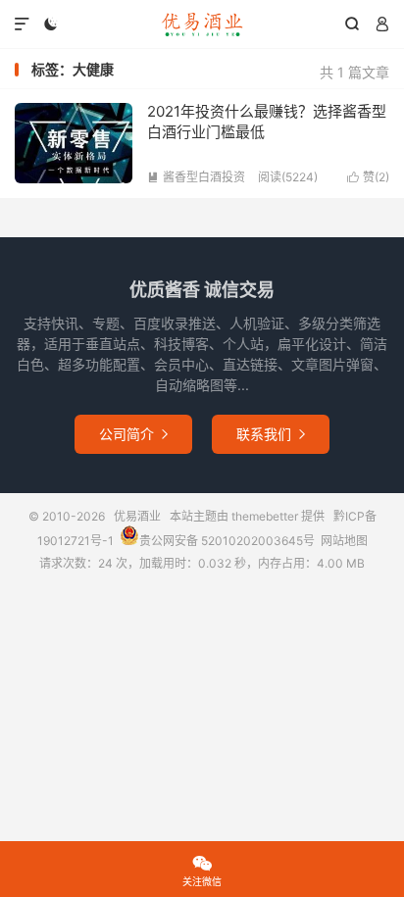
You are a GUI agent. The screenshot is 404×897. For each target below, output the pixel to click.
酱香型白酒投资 (196, 177)
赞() (368, 177)
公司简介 (133, 433)
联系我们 (270, 433)
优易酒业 (201, 24)
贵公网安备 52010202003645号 (227, 540)
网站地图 (344, 540)
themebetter (264, 516)
